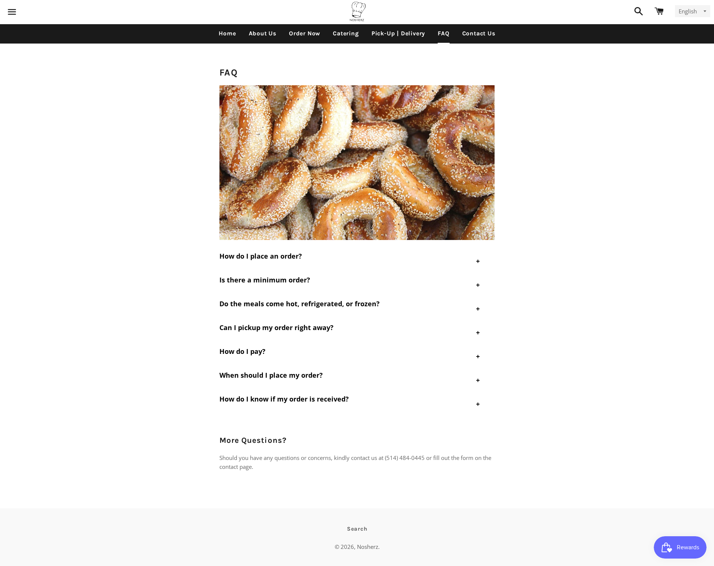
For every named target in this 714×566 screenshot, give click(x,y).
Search (357, 528)
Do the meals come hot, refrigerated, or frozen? (299, 303)
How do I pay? (242, 351)
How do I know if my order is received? (284, 398)
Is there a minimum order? (264, 279)
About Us (262, 33)
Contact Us (478, 33)
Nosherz (367, 546)
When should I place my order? (271, 375)
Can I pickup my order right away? (276, 327)
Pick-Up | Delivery (398, 33)
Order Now (304, 33)
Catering (345, 33)
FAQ (443, 33)
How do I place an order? (260, 256)
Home (227, 33)
